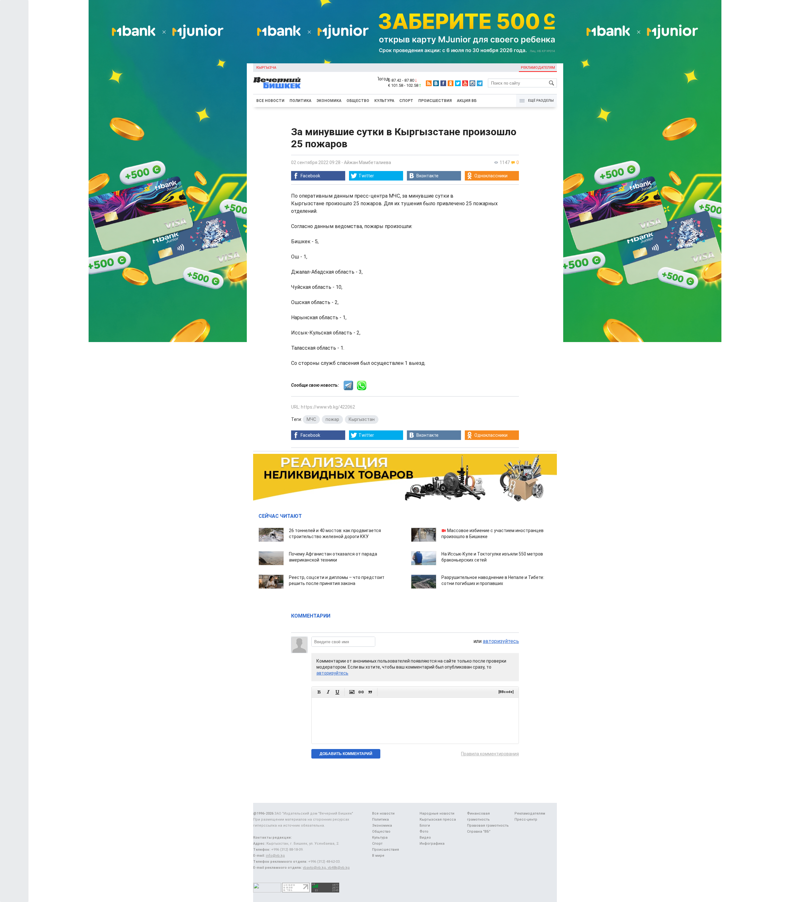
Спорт (406, 100)
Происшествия (435, 100)
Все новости (270, 100)
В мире (378, 856)
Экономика (328, 100)
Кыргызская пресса (438, 819)
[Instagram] (472, 83)
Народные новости (437, 813)
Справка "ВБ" (478, 831)
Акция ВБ (467, 100)
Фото (424, 831)
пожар (332, 419)
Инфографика (432, 844)
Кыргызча (266, 68)
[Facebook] (443, 83)
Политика (300, 100)
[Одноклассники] (450, 83)
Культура (384, 100)
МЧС (311, 419)
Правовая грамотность (488, 825)
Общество (357, 100)
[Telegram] (480, 83)
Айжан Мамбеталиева (367, 162)
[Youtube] (465, 83)
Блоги (425, 825)
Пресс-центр (525, 819)
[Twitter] (458, 83)
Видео (425, 837)
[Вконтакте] (436, 83)
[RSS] (429, 83)
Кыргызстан (362, 419)
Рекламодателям (538, 68)
